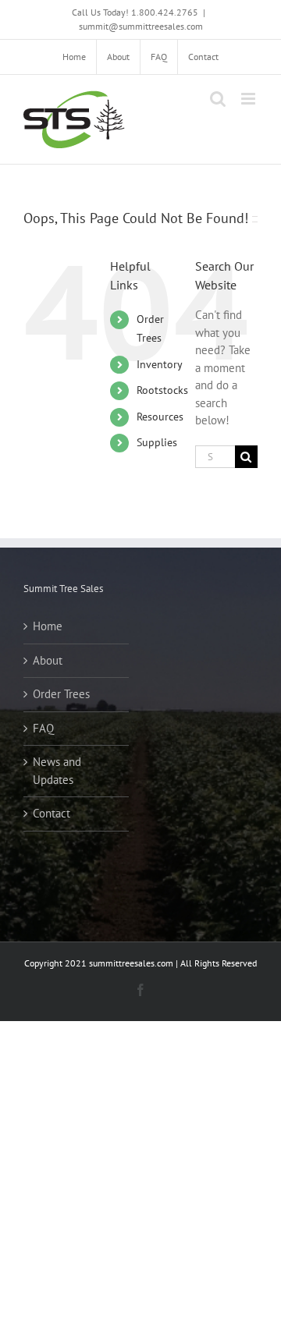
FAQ (43, 728)
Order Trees (61, 693)
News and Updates (57, 770)
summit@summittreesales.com (141, 26)
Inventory (160, 364)
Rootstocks (162, 390)
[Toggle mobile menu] (249, 98)
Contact (51, 813)
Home (47, 626)
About (47, 660)
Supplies (157, 442)
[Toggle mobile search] (218, 98)
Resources (160, 417)
